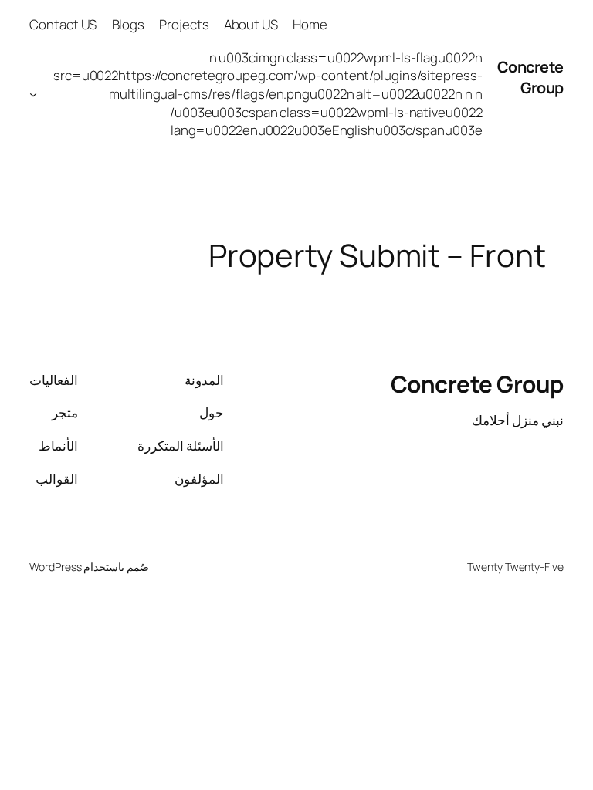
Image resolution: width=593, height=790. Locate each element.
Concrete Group (530, 77)
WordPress (55, 566)
